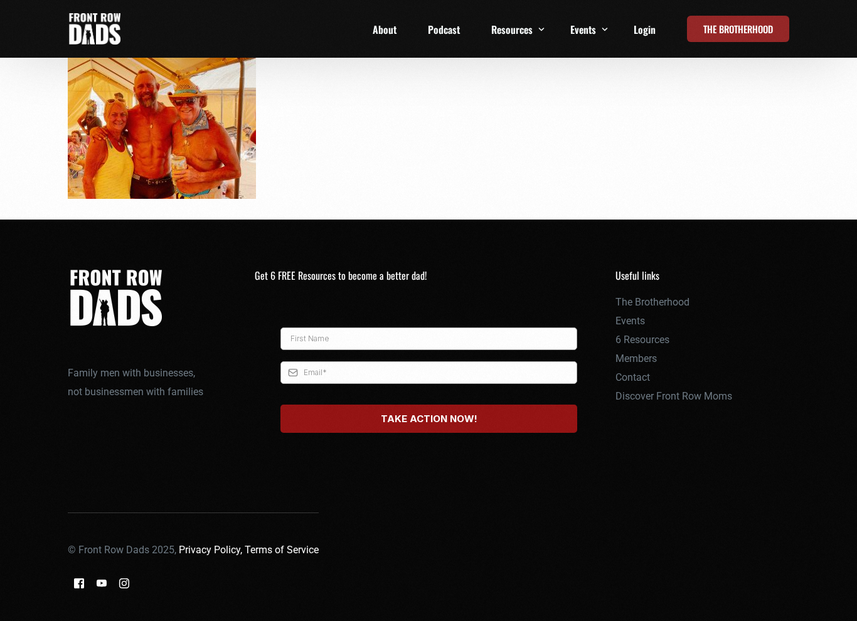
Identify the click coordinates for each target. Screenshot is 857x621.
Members (636, 358)
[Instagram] (124, 583)
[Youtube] (101, 583)
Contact (632, 377)
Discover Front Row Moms (673, 396)
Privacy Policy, (212, 550)
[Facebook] (79, 583)
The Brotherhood (652, 302)
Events (630, 321)
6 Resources (642, 340)
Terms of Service (282, 550)
